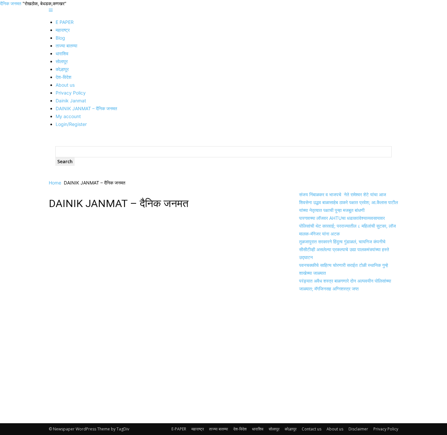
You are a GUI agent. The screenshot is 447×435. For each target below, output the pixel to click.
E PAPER (65, 22)
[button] (51, 10)
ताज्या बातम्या (66, 45)
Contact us (311, 429)
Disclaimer (358, 429)
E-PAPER (178, 429)
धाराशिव (62, 53)
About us (65, 85)
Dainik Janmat (71, 100)
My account (68, 116)
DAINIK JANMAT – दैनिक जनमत (86, 108)
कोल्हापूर (62, 69)
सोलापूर (62, 61)
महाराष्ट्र (63, 30)
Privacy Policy (71, 93)
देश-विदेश (63, 77)
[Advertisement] (163, 263)
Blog (60, 38)
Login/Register (71, 124)
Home (55, 182)
